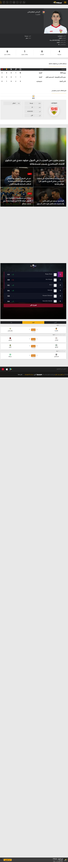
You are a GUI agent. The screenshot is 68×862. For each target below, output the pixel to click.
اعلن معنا (20, 374)
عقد (19, 103)
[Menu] (65, 2)
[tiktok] (20, 2)
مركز (40, 103)
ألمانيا (40, 73)
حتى (40, 115)
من (40, 111)
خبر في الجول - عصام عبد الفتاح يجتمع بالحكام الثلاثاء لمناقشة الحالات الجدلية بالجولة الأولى (19, 181)
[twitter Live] (10, 2)
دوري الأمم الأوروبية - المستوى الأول (56, 77)
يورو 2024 (63, 73)
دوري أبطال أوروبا (62, 351)
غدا (11, 322)
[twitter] (7, 2)
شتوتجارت (39, 81)
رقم (40, 107)
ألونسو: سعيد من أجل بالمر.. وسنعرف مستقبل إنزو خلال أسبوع (50, 202)
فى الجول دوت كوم (59, 374)
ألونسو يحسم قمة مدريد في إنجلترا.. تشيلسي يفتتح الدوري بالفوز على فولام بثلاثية (50, 181)
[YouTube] (17, 2)
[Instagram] (14, 2)
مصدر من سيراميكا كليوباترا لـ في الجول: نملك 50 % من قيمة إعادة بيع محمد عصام (17, 201)
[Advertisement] (33, 234)
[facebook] (4, 2)
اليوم (33, 322)
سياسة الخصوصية (29, 374)
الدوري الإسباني (62, 325)
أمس (55, 322)
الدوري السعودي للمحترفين (60, 334)
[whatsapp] (24, 2)
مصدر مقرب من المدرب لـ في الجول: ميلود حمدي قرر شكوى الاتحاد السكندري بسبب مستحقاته (34, 162)
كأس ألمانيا (63, 81)
